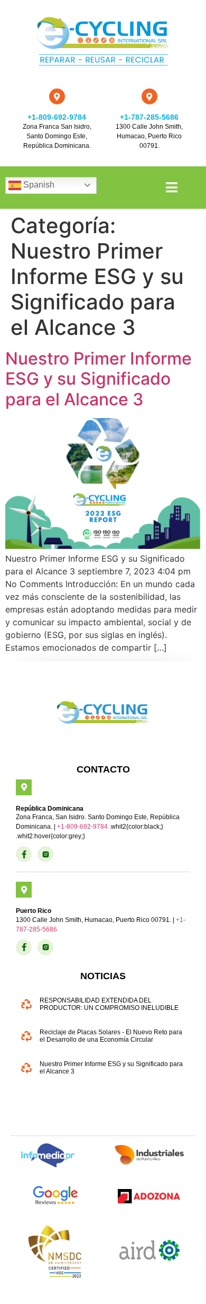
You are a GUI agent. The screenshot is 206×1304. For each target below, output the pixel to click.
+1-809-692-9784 (56, 117)
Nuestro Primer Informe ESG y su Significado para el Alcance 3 (98, 379)
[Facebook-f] (24, 854)
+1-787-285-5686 (149, 117)
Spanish (37, 184)
